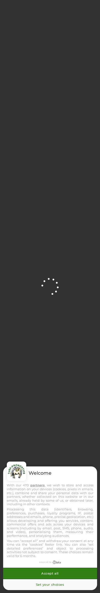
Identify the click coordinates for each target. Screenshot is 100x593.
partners (37, 485)
